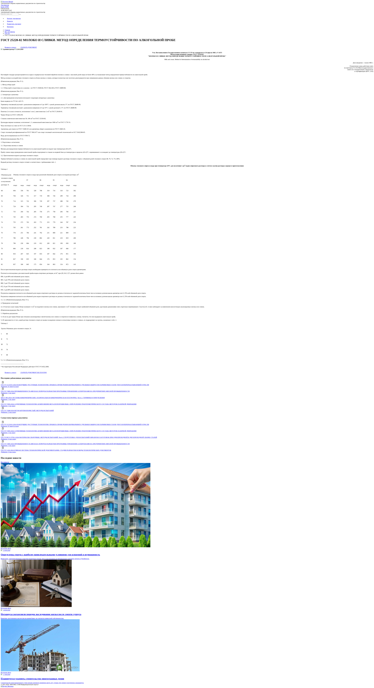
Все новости (5, 462)
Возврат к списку (10, 47)
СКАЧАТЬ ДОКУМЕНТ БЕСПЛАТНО (33, 372)
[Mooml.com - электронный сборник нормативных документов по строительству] (7, 1)
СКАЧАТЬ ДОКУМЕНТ (28, 47)
